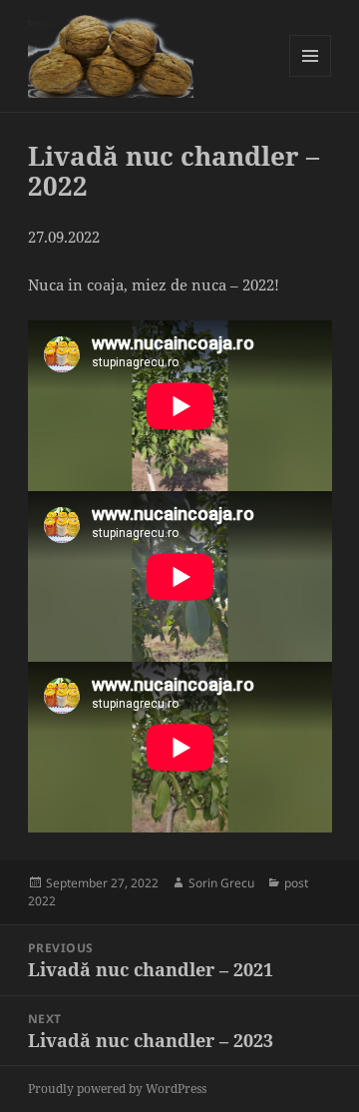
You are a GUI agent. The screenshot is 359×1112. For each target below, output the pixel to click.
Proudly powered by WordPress (117, 1088)
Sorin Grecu (221, 882)
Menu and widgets (310, 76)
